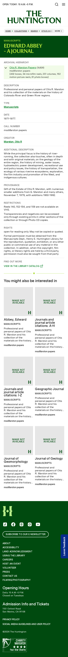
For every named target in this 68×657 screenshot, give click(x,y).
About (6, 543)
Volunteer (9, 568)
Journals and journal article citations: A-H (45, 323)
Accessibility (11, 547)
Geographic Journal (49, 389)
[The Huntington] (34, 17)
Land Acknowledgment (17, 551)
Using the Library (14, 555)
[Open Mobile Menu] (63, 4)
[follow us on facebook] (13, 525)
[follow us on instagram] (29, 525)
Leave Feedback (64, 546)
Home (8, 31)
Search (34, 31)
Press (6, 572)
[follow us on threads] (21, 525)
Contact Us (10, 576)
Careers (8, 559)
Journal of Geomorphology (16, 460)
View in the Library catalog (21, 266)
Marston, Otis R (13, 141)
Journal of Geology (49, 458)
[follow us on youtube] (37, 525)
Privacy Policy (11, 619)
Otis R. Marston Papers (22, 67)
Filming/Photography (17, 580)
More (57, 31)
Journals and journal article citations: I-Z (14, 392)
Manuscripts (11, 107)
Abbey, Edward (15, 319)
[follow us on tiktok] (5, 525)
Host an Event (12, 563)
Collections (20, 31)
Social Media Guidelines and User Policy (26, 624)
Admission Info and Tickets (26, 604)
